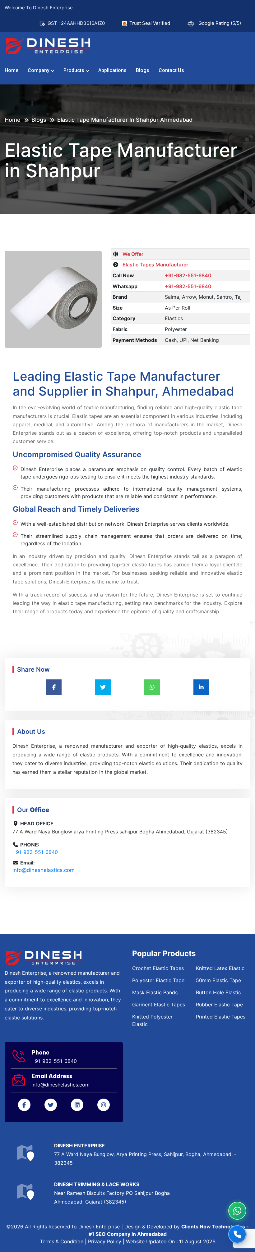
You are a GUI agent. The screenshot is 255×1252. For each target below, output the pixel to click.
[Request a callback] (237, 1234)
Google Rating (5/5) (219, 23)
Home (11, 70)
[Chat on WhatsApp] (237, 1211)
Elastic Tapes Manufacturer (154, 264)
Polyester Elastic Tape (158, 980)
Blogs (142, 70)
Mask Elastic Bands (155, 992)
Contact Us (171, 70)
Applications (112, 70)
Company (38, 70)
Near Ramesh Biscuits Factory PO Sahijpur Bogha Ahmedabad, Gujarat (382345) (112, 1193)
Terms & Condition (61, 1241)
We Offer (131, 254)
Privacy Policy (104, 1241)
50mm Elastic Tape (218, 980)
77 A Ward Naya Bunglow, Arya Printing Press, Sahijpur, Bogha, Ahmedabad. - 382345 (145, 1154)
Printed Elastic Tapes (220, 1017)
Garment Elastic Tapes (158, 1004)
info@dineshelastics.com (43, 870)
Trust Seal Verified (149, 23)
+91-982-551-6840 (188, 275)
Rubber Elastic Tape (219, 1004)
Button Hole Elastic (218, 992)
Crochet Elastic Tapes (158, 968)
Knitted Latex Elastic (220, 968)
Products (73, 70)
